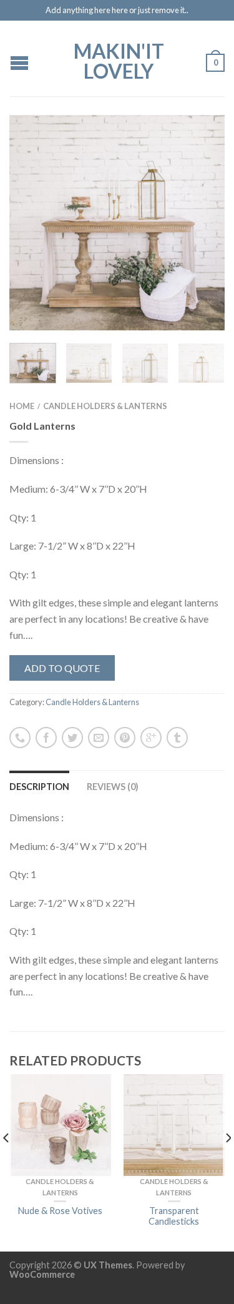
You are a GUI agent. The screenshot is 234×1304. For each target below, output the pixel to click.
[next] (227, 1163)
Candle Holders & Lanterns (105, 406)
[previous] (6, 1163)
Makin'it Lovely (119, 60)
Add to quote (62, 668)
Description (39, 786)
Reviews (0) (113, 786)
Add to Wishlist (193, 146)
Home (21, 406)
